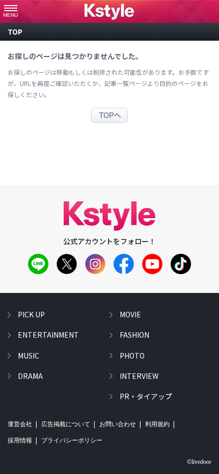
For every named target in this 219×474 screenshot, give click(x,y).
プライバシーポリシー (71, 440)
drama (30, 376)
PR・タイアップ (146, 396)
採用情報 (20, 440)
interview (139, 376)
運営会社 (20, 424)
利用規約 (157, 424)
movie (130, 314)
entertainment (48, 335)
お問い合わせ (117, 424)
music (28, 355)
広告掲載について (65, 424)
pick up (31, 314)
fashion (134, 335)
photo (132, 355)
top (15, 31)
